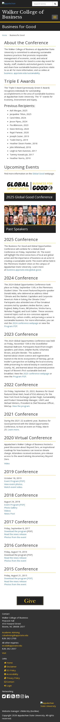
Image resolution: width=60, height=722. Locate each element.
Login (9, 685)
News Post (9, 513)
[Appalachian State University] (15, 3)
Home (4, 35)
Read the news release (15, 534)
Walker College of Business (23, 14)
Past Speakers (17, 229)
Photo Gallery (10, 507)
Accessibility (12, 674)
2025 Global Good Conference (29, 197)
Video (7, 463)
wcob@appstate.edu (12, 645)
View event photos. (13, 484)
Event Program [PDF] (14, 481)
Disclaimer (11, 666)
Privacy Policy (13, 678)
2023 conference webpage (36, 373)
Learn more (13, 429)
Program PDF (10, 326)
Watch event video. (13, 487)
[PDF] (30, 578)
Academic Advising (11, 632)
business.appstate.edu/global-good (24, 269)
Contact (10, 681)
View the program (21, 406)
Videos (7, 510)
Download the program (15, 531)
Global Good (38, 173)
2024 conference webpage (25, 323)
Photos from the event (15, 537)
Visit (4, 653)
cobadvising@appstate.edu (15, 635)
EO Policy (11, 670)
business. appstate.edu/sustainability (22, 73)
